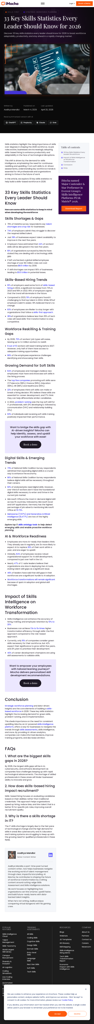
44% (40, 244)
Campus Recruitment (7, 956)
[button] (43, 3)
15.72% (19, 510)
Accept (57, 1014)
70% (18, 339)
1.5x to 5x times (37, 628)
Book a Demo (84, 3)
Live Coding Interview (7, 978)
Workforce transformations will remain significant (31, 579)
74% (9, 230)
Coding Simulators (7, 972)
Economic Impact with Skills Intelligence (67, 966)
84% (9, 371)
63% (9, 414)
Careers (85, 943)
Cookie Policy (67, 1000)
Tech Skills (31, 972)
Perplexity (28, 123)
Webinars (64, 936)
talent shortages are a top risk (29, 225)
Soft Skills (31, 968)
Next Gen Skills (33, 964)
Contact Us (87, 939)
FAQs (66, 168)
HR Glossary (65, 943)
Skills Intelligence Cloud (9, 935)
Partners (85, 936)
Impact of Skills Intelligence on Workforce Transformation (74, 160)
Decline (77, 1014)
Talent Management (8, 941)
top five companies (21, 380)
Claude (42, 123)
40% (9, 652)
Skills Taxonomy (9, 946)
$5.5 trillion (22, 272)
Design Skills (32, 945)
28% (9, 316)
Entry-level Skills (31, 953)
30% (30, 547)
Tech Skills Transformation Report (66, 958)
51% (28, 297)
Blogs (62, 932)
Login (71, 3)
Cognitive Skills (33, 941)
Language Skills (31, 959)
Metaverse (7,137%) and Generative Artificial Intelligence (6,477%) (28, 515)
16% (23, 640)
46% (9, 572)
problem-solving (23, 402)
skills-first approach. (43, 312)
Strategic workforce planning (19, 705)
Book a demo (30, 444)
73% (9, 468)
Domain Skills (32, 949)
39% (14, 237)
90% (9, 477)
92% (9, 487)
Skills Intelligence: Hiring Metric (67, 951)
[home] (9, 3)
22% (9, 389)
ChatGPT (12, 123)
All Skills (30, 934)
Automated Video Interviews (9, 984)
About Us (85, 932)
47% (16, 563)
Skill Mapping (65, 947)
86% (9, 355)
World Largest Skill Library (8, 951)
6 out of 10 (12, 346)
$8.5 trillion (23, 265)
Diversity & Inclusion (7, 962)
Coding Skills (32, 938)
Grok (54, 123)
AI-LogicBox (7, 967)
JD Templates (66, 939)
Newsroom (86, 947)
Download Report (73, 208)
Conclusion (68, 165)
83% (9, 309)
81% (9, 250)
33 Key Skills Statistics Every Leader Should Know (74, 153)
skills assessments (28, 729)
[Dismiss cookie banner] (86, 989)
